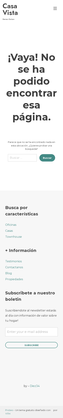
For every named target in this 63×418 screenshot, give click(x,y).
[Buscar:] (22, 159)
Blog (8, 273)
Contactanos (14, 267)
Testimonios (13, 261)
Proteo (9, 410)
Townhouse (13, 236)
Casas (9, 230)
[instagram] (17, 371)
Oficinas (10, 224)
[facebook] (7, 371)
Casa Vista (10, 9)
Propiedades (14, 279)
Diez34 (35, 386)
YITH (7, 413)
